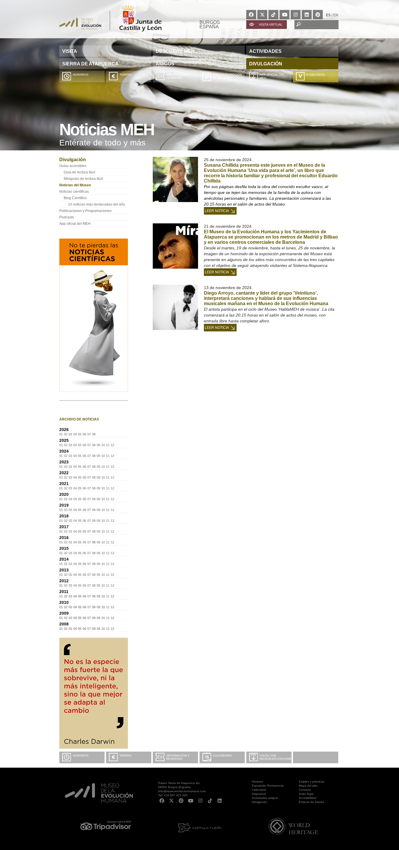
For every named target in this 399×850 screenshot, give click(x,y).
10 (103, 445)
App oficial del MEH (272, 76)
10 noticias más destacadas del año (96, 204)
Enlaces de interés (311, 802)
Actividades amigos (265, 797)
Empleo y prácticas (311, 781)
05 (79, 434)
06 (84, 434)
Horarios (81, 74)
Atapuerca (259, 793)
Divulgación (259, 802)
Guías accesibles (72, 166)
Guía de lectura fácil (79, 172)
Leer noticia (217, 211)
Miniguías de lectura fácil (83, 179)
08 (94, 434)
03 (70, 434)
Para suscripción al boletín (227, 76)
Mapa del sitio (308, 785)
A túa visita (315, 74)
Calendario (222, 755)
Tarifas (125, 74)
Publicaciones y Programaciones (85, 211)
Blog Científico (75, 198)
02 (65, 434)
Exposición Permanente (268, 785)
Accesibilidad (307, 797)
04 (75, 434)
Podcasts (66, 217)
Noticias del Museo (75, 185)
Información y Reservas (178, 76)
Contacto (305, 789)
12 (112, 445)
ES (328, 15)
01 (61, 434)
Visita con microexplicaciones (276, 757)
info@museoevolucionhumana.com (182, 791)
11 (108, 445)
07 (89, 434)
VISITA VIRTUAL (270, 24)
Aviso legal (306, 793)
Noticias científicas (74, 192)
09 (98, 445)
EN (335, 15)
